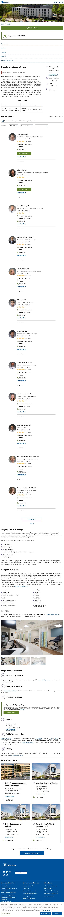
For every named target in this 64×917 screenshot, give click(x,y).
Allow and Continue (11, 712)
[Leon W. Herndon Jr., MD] (12, 365)
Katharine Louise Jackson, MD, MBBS (28, 456)
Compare (20, 161)
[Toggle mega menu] (60, 2)
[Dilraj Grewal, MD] (12, 303)
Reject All (57, 913)
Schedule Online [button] (33, 28)
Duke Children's (48, 888)
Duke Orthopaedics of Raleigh (14, 825)
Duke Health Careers (28, 891)
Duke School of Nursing (50, 893)
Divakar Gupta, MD (22, 331)
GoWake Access (27, 742)
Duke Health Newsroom (29, 893)
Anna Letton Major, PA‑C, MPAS (26, 488)
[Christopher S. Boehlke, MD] (12, 240)
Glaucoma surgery (8, 554)
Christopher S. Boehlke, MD (25, 237)
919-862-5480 (22, 472)
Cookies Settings (6, 913)
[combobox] (13, 125)
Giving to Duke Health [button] (31, 853)
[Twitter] (4, 875)
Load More (32, 519)
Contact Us (21, 873)
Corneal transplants (8, 549)
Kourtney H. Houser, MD (24, 394)
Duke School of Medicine (50, 891)
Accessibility (4, 886)
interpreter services (10, 691)
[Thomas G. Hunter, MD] (12, 428)
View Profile (20, 157)
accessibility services (45, 680)
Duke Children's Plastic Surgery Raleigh (45, 825)
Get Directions (53, 74)
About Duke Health (28, 886)
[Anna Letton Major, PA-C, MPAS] (12, 491)
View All (32, 523)
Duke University (48, 896)
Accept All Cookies (45, 913)
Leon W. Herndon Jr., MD (24, 362)
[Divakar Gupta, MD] (12, 334)
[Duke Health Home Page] (10, 865)
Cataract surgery (7, 547)
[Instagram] (7, 872)
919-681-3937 (22, 252)
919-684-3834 (22, 221)
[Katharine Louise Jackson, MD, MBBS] (12, 459)
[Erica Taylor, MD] (12, 173)
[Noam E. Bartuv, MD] (12, 209)
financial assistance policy (21, 586)
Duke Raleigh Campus (53, 614)
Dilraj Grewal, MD (22, 300)
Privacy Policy (46, 910)
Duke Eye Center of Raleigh (47, 783)
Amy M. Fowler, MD (23, 268)
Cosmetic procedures (8, 552)
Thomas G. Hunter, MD (24, 425)
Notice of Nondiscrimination (8, 892)
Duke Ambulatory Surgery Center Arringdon (16, 784)
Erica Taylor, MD (22, 170)
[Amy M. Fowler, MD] (12, 271)
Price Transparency (6, 901)
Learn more (22, 709)
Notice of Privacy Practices (8, 895)
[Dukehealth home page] (8, 2)
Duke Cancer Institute (49, 886)
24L (55, 738)
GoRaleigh (38, 738)
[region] (32, 909)
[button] (56, 2)
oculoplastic (25, 552)
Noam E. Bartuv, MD (23, 206)
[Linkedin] (10, 872)
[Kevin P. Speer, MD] (12, 137)
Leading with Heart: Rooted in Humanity (9, 889)
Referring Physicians (28, 898)
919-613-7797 (22, 185)
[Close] (61, 904)
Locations (9, 23)
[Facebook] (4, 872)
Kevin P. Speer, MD (22, 134)
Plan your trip (5, 738)
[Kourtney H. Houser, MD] (12, 397)
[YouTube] (7, 875)
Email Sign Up (27, 896)
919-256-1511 (22, 149)
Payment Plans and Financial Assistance (8, 898)
